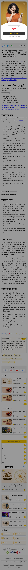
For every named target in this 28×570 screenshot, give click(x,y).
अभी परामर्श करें (14, 33)
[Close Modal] (24, 3)
